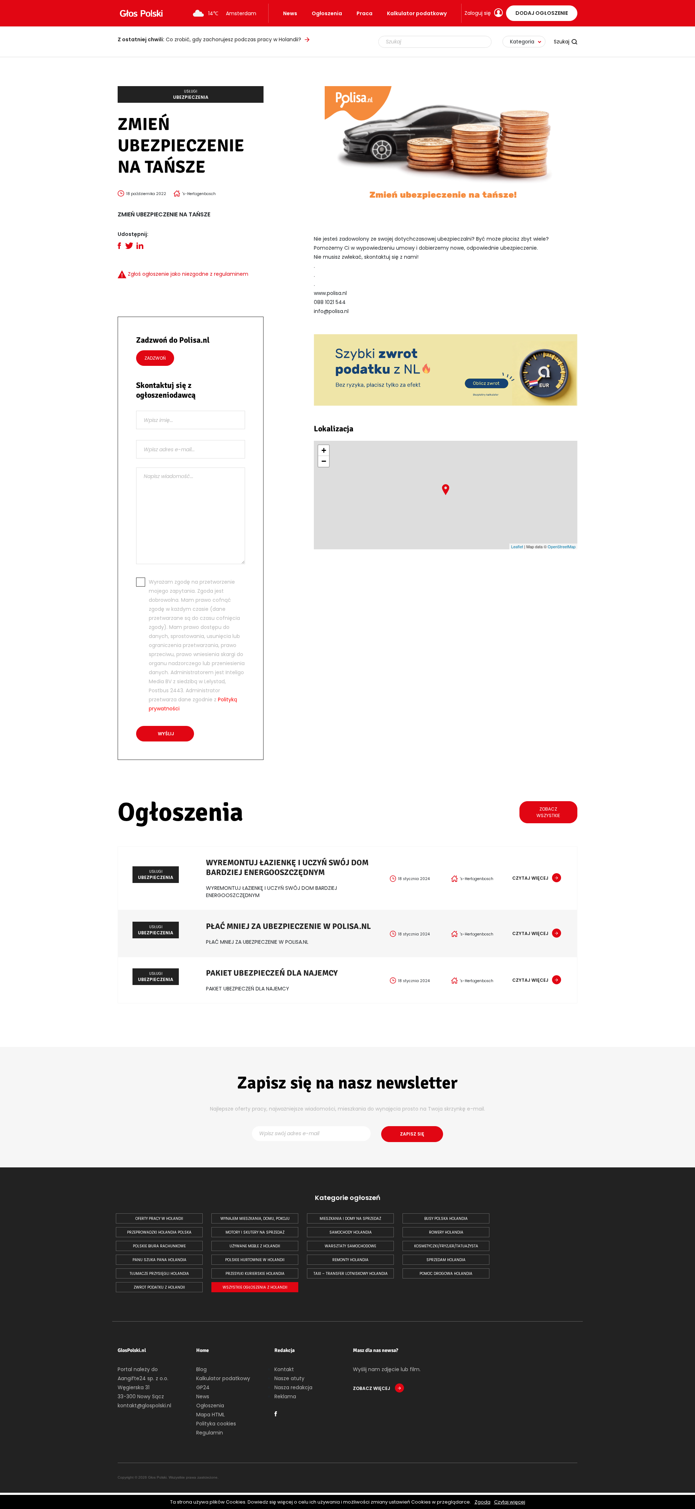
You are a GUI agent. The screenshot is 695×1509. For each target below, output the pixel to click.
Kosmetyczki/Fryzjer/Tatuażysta (446, 1246)
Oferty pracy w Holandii (159, 1218)
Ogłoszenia (327, 13)
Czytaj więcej (509, 1502)
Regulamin (209, 1432)
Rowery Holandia (446, 1232)
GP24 (203, 1387)
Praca (364, 13)
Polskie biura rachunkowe (159, 1246)
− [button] (323, 461)
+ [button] (323, 450)
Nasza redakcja (293, 1387)
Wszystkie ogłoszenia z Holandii (255, 1287)
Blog (201, 1369)
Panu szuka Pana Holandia (159, 1260)
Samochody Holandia (350, 1232)
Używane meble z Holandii (254, 1246)
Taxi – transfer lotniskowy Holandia (350, 1273)
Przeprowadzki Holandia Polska (159, 1232)
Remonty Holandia (350, 1260)
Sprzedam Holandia (446, 1260)
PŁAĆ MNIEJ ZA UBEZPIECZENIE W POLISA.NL (288, 926)
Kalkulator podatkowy (417, 13)
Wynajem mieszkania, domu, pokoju (255, 1218)
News (290, 13)
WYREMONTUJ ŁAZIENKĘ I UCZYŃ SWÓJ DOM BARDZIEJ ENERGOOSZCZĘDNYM (287, 867)
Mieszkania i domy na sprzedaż (350, 1218)
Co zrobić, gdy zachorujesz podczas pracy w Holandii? (209, 39)
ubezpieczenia (190, 94)
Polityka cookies (216, 1423)
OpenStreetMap (562, 546)
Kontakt (284, 1369)
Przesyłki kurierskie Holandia (255, 1273)
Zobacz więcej (372, 1388)
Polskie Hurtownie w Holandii (255, 1260)
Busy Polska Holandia (446, 1218)
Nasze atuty (289, 1378)
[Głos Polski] (141, 13)
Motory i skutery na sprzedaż (255, 1232)
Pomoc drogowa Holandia (446, 1273)
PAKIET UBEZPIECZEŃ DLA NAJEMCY (272, 973)
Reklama (285, 1396)
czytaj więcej (530, 878)
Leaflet (517, 546)
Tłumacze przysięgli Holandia (159, 1273)
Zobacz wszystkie (548, 812)
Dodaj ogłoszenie (541, 13)
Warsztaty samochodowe (350, 1246)
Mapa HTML (210, 1414)
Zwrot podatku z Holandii (159, 1287)
